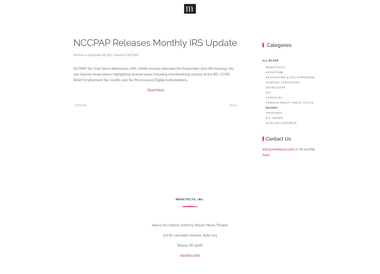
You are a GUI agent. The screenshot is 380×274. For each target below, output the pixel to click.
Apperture (274, 72)
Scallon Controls (281, 123)
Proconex (274, 112)
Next (232, 105)
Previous (81, 105)
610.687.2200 (190, 256)
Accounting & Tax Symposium (290, 77)
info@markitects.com (278, 149)
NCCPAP (132, 55)
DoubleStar (275, 87)
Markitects (275, 67)
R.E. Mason (274, 118)
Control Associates (283, 82)
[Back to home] (190, 9)
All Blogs (271, 60)
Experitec (274, 97)
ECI (268, 92)
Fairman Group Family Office (290, 102)
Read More (156, 90)
